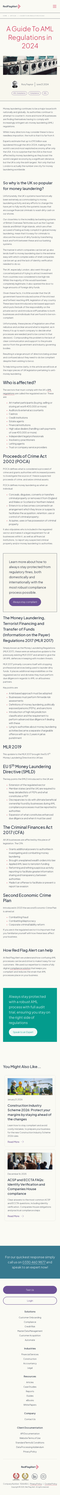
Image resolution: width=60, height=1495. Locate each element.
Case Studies (29, 1387)
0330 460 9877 (34, 1262)
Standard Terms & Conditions (30, 1442)
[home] (12, 6)
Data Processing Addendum (30, 1447)
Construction (30, 1359)
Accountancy (30, 1363)
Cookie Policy (51, 1484)
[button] (54, 6)
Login (30, 1300)
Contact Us (30, 1419)
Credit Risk (30, 1326)
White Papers (29, 1405)
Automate (30, 1340)
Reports (30, 1391)
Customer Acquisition (30, 1335)
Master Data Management (30, 1331)
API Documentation (30, 1433)
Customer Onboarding (30, 1317)
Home (5, 15)
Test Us (30, 1289)
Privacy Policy (30, 1451)
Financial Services (30, 1354)
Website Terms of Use (30, 1438)
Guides (29, 1396)
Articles (13, 15)
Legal (30, 1368)
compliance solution (20, 968)
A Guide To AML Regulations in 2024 (32, 15)
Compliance (30, 1322)
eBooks (30, 1400)
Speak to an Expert (23, 1032)
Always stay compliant (25, 601)
